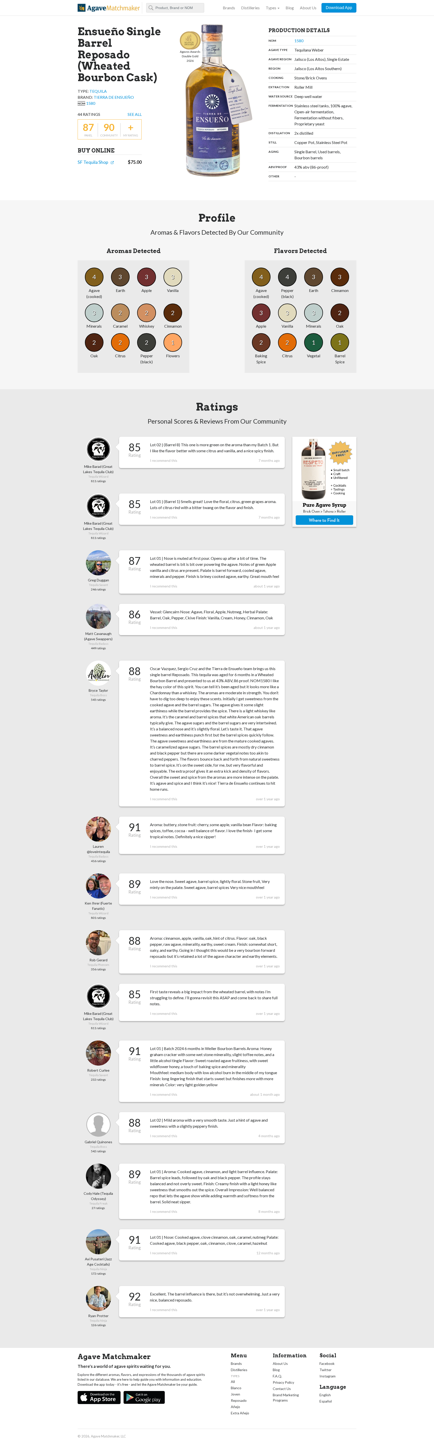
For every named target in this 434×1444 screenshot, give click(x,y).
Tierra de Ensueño (114, 97)
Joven (235, 1394)
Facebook (327, 1363)
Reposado (239, 1400)
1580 (90, 103)
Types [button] (271, 7)
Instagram (327, 1376)
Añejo (235, 1407)
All (233, 1381)
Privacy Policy (283, 1382)
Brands (229, 7)
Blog (290, 7)
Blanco (236, 1388)
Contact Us (282, 1388)
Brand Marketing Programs (286, 1397)
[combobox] (175, 8)
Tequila (98, 91)
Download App (339, 8)
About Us (308, 7)
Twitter (325, 1370)
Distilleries (250, 7)
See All (135, 114)
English (325, 1395)
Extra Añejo (240, 1413)
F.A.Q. (277, 1376)
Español (325, 1401)
